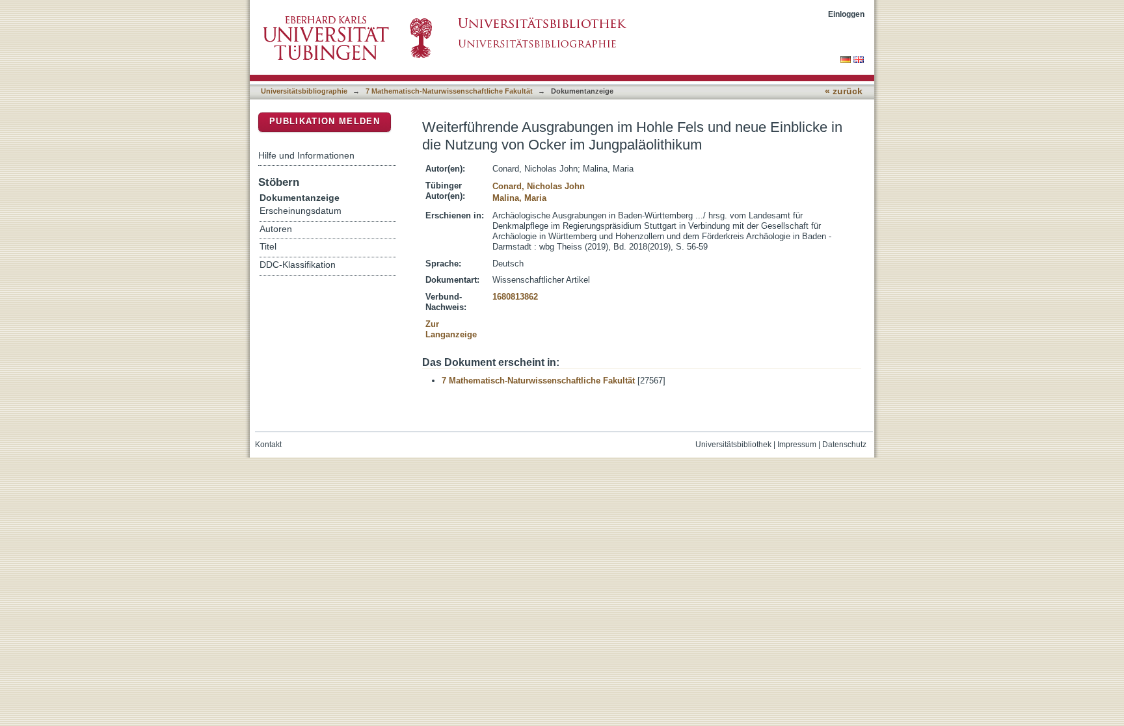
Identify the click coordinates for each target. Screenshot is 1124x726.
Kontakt (268, 444)
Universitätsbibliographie (304, 91)
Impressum (796, 444)
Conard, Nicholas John (538, 186)
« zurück (844, 91)
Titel (268, 247)
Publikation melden (324, 121)
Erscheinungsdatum (300, 211)
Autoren (276, 229)
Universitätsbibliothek (733, 444)
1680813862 (515, 297)
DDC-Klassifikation (298, 265)
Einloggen (846, 14)
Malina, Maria (519, 198)
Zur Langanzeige (451, 329)
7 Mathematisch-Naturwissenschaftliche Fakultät (449, 91)
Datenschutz (844, 444)
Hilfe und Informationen (306, 155)
